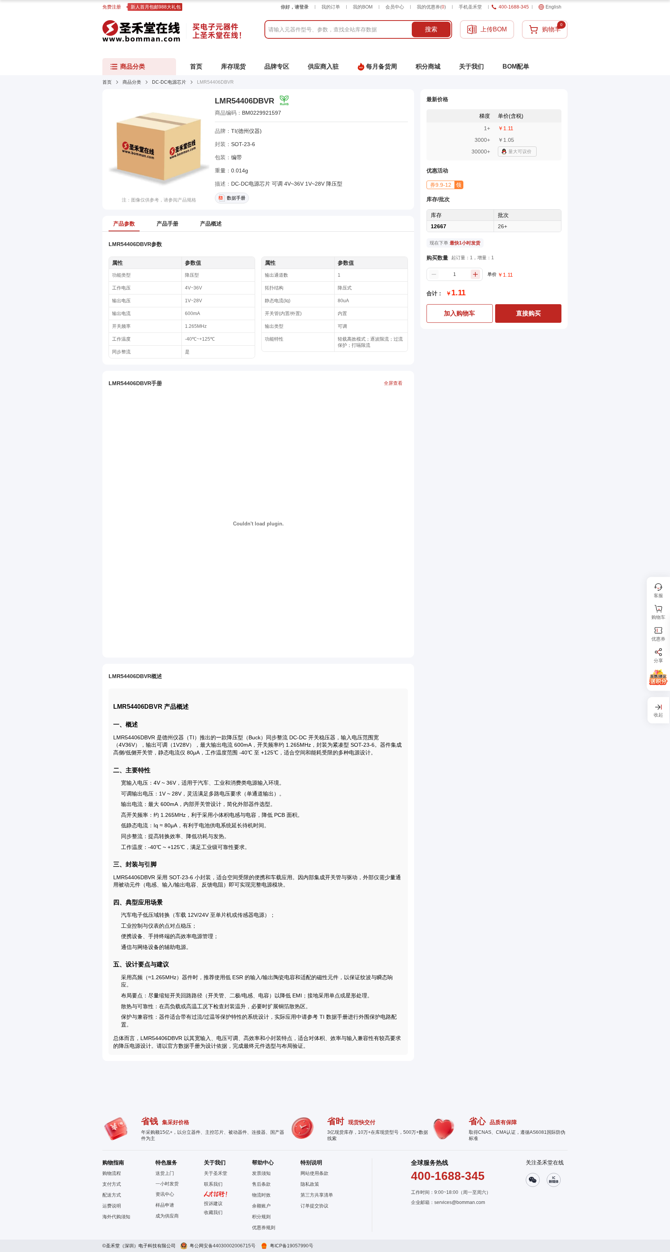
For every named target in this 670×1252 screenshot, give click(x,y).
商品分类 (132, 82)
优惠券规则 (263, 1227)
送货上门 (164, 1173)
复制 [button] (286, 112)
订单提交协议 (314, 1206)
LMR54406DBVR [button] (244, 100)
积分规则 (261, 1216)
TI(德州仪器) (246, 131)
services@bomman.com (459, 1202)
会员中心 (394, 7)
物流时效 (261, 1195)
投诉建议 (213, 1203)
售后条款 (261, 1184)
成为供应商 (167, 1216)
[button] (445, 185)
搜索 (431, 29)
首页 (107, 82)
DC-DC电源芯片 (169, 82)
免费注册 (111, 7)
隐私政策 (309, 1184)
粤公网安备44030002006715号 (223, 1245)
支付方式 (111, 1184)
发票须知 (261, 1173)
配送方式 (111, 1195)
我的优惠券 (431, 7)
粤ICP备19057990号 (291, 1245)
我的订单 (330, 7)
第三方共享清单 (316, 1195)
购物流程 (111, 1173)
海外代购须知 (116, 1216)
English (553, 7)
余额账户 (261, 1206)
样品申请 (164, 1205)
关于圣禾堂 (215, 1173)
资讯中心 (164, 1194)
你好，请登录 (295, 7)
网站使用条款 (314, 1173)
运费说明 (111, 1206)
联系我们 (213, 1184)
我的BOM (363, 7)
